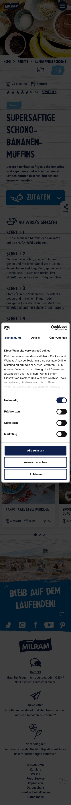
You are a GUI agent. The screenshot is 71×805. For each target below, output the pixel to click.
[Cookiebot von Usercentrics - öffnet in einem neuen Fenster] (51, 327)
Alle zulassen (35, 450)
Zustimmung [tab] (13, 337)
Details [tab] (35, 337)
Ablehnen (35, 474)
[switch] (61, 411)
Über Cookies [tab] (58, 337)
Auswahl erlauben (35, 462)
